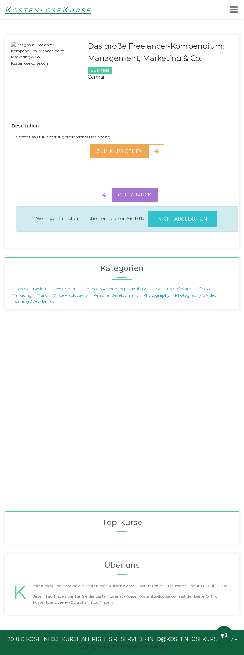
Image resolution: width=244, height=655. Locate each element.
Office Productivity (70, 295)
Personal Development (115, 295)
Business (20, 289)
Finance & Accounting (104, 289)
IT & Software (178, 289)
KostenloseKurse (48, 9)
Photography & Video (196, 295)
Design (39, 289)
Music (42, 295)
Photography (156, 295)
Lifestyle (204, 289)
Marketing (21, 295)
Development (64, 289)
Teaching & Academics (33, 301)
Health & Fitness (145, 289)
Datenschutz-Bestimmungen (122, 647)
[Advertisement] (127, 106)
